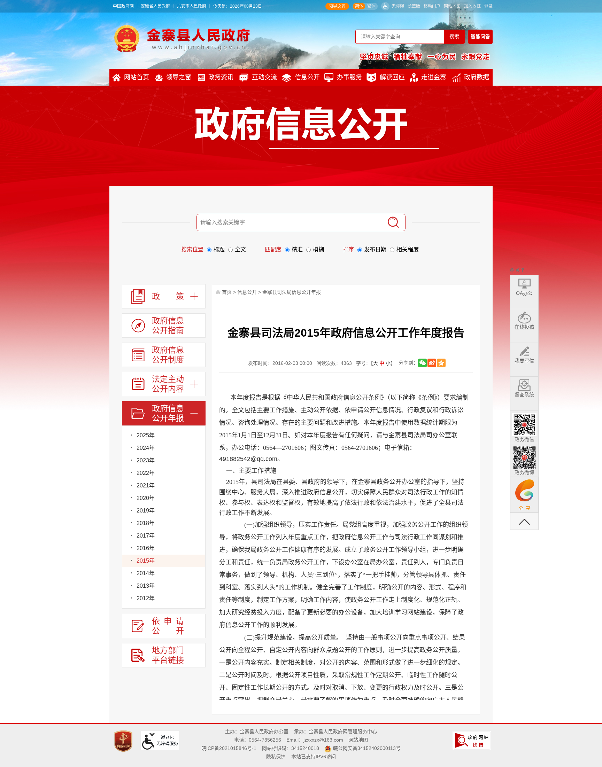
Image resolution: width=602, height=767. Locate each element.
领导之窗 (337, 6)
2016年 (146, 548)
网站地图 (452, 6)
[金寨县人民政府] (182, 38)
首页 (227, 292)
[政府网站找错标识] (473, 740)
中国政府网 (123, 6)
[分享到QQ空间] (441, 363)
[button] (414, 6)
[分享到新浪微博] (431, 363)
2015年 (146, 561)
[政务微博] (524, 456)
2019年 (146, 511)
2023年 (146, 460)
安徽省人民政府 (155, 6)
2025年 (146, 435)
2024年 (146, 448)
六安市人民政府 (191, 6)
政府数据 (476, 77)
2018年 (146, 523)
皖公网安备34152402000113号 (367, 748)
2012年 (146, 598)
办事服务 (349, 77)
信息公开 (307, 77)
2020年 (146, 498)
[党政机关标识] (124, 741)
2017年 (146, 536)
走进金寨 (433, 77)
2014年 (146, 573)
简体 (359, 6)
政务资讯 (220, 77)
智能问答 (480, 36)
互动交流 (264, 77)
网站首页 (136, 77)
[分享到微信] (422, 363)
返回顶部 (524, 521)
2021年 (146, 485)
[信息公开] (317, 127)
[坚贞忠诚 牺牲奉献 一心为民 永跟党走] (424, 56)
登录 (488, 6)
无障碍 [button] (398, 6)
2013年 (146, 586)
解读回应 (392, 77)
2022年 (146, 473)
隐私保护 (276, 756)
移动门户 (432, 6)
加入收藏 (472, 6)
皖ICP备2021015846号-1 (228, 748)
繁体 (371, 6)
